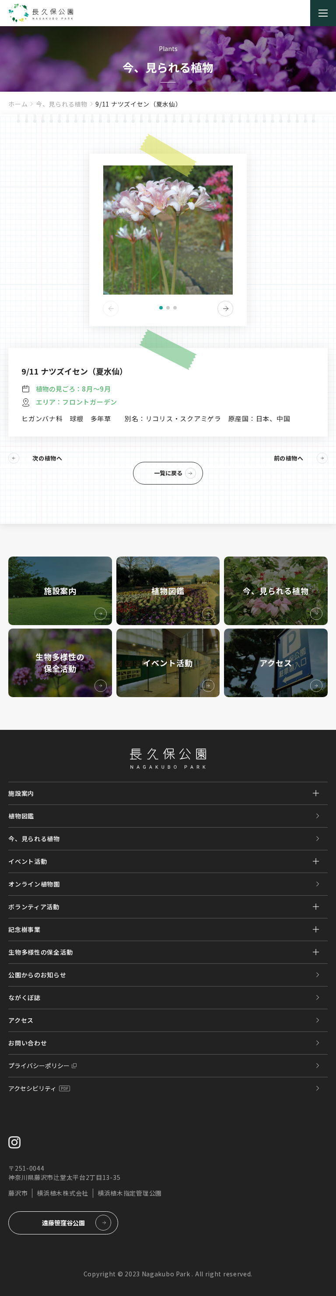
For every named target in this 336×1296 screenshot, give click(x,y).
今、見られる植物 (62, 104)
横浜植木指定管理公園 (130, 1193)
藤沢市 (18, 1193)
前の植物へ (289, 458)
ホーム (18, 104)
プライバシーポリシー (39, 1065)
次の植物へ (47, 458)
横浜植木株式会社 (62, 1193)
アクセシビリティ (32, 1088)
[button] (161, 307)
